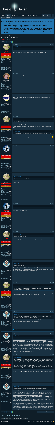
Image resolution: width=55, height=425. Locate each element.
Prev (3, 41)
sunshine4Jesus (6, 80)
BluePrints (6, 268)
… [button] (7, 41)
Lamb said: (16, 206)
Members (23, 15)
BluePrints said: (17, 285)
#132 (53, 333)
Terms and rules (36, 421)
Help (48, 421)
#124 (53, 116)
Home (3, 15)
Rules (29, 15)
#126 (53, 174)
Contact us (30, 421)
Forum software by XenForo (16, 423)
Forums (8, 15)
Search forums (9, 17)
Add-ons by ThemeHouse (31, 423)
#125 (53, 145)
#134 (53, 383)
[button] (19, 15)
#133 (53, 354)
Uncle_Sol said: (17, 46)
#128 (53, 231)
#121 (53, 44)
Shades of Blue (5, 421)
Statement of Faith (37, 15)
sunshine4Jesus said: (18, 119)
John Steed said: (17, 131)
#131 (53, 311)
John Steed (6, 102)
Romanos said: (17, 176)
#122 (53, 73)
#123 (53, 95)
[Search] (53, 15)
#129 (53, 260)
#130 (53, 282)
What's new (15, 15)
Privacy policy (43, 421)
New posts (3, 17)
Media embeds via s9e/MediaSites (42, 423)
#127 (53, 203)
